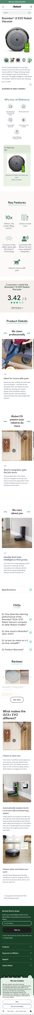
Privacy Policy (9, 938)
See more (17, 700)
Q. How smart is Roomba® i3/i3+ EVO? (15, 632)
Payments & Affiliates (10, 953)
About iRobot (7, 965)
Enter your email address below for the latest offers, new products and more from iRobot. (16, 917)
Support (5, 959)
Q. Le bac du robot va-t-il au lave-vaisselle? (15, 641)
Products (5, 947)
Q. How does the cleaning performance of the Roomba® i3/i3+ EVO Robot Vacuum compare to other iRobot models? (15, 619)
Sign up (17, 930)
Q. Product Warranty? (12, 649)
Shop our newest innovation (17, 1)
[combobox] (17, 13)
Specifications (9, 589)
